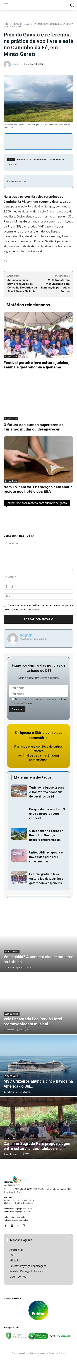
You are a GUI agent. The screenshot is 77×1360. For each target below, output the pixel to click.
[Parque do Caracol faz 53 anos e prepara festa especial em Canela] (19, 812)
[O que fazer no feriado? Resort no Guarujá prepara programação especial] (19, 834)
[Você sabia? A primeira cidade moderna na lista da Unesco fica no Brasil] (38, 941)
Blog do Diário (22, 24)
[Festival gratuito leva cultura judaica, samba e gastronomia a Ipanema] (38, 335)
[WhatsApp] (52, 141)
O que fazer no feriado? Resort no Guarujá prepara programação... (46, 835)
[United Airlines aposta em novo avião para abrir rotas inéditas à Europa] (19, 855)
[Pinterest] (44, 141)
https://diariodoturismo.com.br (33, 638)
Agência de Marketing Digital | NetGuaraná (48, 1353)
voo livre (13, 164)
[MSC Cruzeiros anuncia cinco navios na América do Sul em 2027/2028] (38, 1065)
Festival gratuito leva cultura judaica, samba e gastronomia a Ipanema (36, 365)
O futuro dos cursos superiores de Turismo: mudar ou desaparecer (34, 427)
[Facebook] (27, 141)
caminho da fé (24, 159)
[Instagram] (12, 1225)
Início (7, 24)
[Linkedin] (18, 1225)
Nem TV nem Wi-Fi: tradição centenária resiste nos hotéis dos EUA (38, 489)
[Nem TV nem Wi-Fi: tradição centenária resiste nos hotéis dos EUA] (38, 459)
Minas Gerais (40, 159)
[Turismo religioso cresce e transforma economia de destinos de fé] (19, 790)
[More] (60, 141)
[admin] (8, 64)
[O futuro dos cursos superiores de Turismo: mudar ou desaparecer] (38, 397)
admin (15, 64)
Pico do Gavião (57, 159)
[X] (35, 141)
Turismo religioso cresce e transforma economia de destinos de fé (46, 792)
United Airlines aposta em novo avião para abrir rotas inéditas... (47, 857)
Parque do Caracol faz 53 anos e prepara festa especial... (47, 813)
